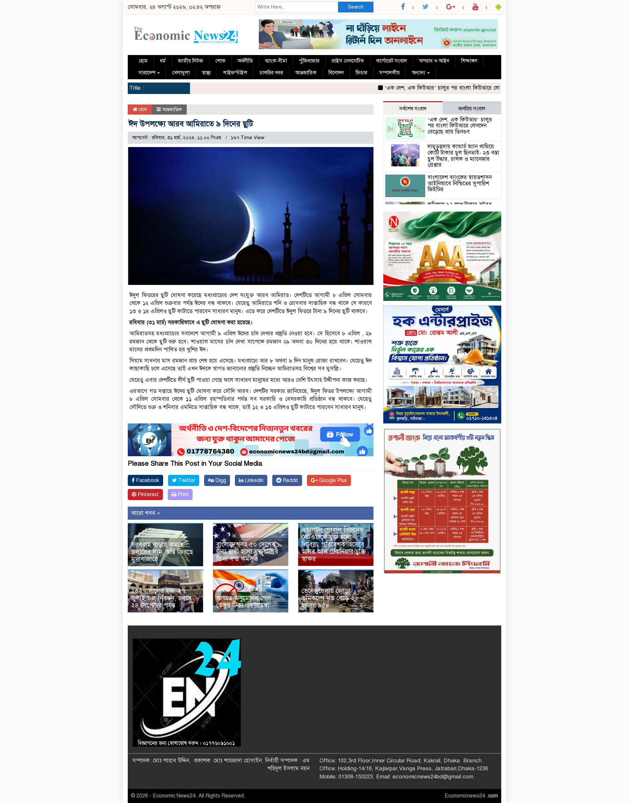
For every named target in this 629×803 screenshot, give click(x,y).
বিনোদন (336, 72)
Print (183, 494)
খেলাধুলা (181, 72)
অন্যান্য (419, 72)
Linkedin (253, 480)
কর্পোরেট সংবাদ (391, 61)
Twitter (186, 480)
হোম (143, 61)
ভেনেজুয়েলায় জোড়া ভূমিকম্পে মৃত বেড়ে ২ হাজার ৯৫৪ (328, 598)
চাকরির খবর (271, 72)
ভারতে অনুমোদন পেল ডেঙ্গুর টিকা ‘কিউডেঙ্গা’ (244, 601)
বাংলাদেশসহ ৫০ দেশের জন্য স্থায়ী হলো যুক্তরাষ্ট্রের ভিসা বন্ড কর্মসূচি (247, 551)
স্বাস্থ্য (206, 72)
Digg (220, 480)
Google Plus (332, 480)
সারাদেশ (148, 72)
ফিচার (361, 72)
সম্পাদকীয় (389, 72)
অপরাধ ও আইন (434, 61)
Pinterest (147, 494)
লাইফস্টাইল (235, 72)
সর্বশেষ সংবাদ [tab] (413, 108)
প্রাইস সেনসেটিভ (348, 61)
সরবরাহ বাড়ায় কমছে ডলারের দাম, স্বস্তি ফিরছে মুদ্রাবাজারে (162, 552)
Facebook (147, 480)
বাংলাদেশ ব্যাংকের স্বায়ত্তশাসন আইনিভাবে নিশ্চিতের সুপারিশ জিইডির (460, 183)
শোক (220, 61)
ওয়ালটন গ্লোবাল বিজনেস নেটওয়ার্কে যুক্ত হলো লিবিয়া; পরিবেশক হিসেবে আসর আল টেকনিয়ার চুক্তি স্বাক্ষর (333, 544)
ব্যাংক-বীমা (276, 61)
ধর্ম (163, 61)
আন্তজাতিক (305, 72)
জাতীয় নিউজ (190, 61)
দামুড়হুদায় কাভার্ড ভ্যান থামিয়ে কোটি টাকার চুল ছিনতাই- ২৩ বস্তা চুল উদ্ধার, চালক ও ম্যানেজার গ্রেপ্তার (463, 155)
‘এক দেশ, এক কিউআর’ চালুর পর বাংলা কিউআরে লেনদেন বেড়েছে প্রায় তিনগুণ (443, 87)
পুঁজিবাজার (309, 61)
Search (356, 7)
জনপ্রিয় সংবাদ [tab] (471, 108)
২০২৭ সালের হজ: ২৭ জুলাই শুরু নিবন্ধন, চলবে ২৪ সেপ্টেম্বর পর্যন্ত (161, 598)
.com (492, 796)
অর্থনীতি (245, 61)
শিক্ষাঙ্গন (469, 61)
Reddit (289, 480)
